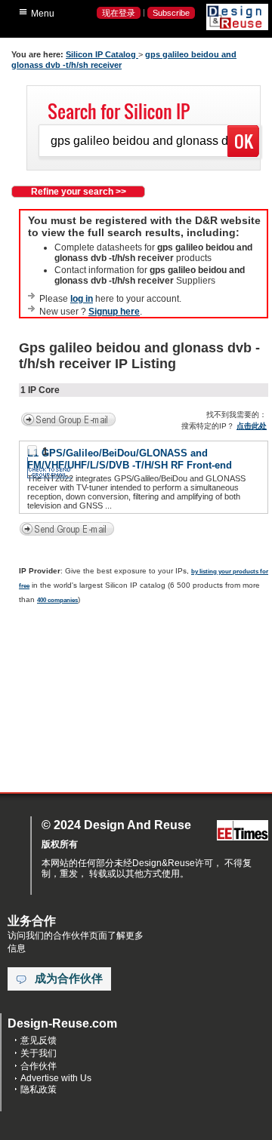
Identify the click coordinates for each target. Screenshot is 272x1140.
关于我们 (38, 1053)
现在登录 (118, 12)
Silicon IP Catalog (102, 54)
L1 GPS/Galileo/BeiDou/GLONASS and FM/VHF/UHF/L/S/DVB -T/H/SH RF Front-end (129, 459)
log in (81, 298)
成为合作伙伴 (69, 979)
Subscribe (171, 12)
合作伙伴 (38, 1066)
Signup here (114, 311)
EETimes (242, 831)
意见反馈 (38, 1040)
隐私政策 (38, 1089)
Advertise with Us (55, 1078)
